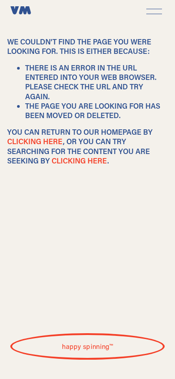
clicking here (35, 141)
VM (20, 11)
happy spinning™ (87, 346)
